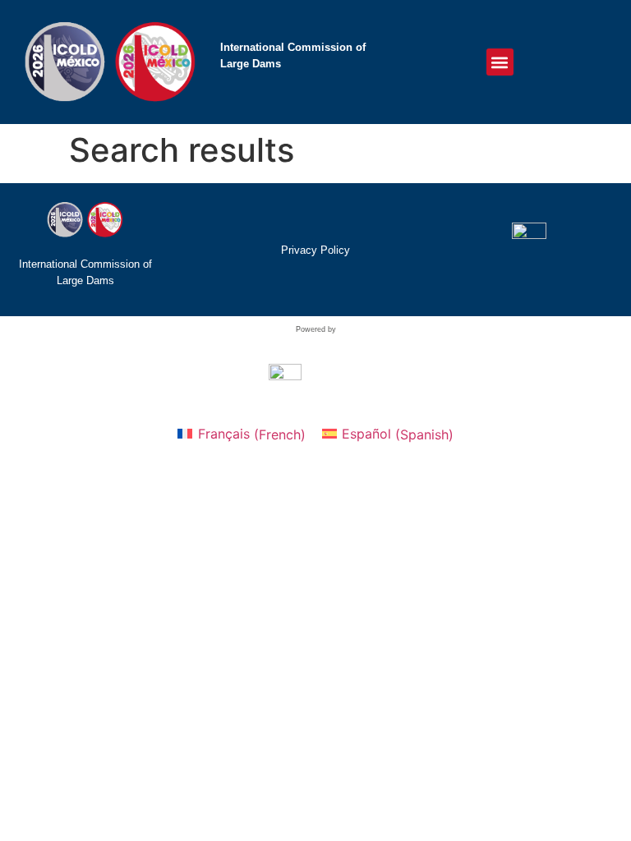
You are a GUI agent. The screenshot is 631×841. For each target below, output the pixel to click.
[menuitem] (241, 434)
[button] (500, 62)
